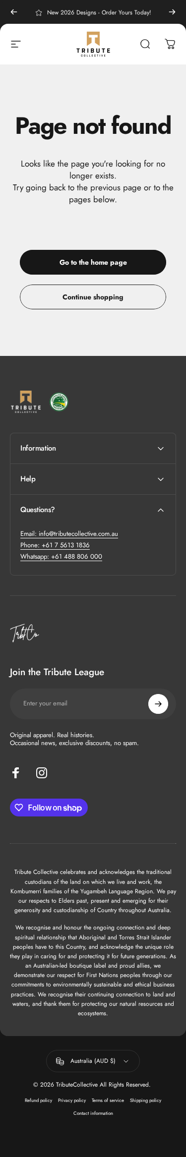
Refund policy (38, 1100)
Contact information (93, 1113)
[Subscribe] (158, 704)
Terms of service (108, 1100)
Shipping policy (145, 1100)
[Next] (172, 12)
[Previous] (14, 12)
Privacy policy (72, 1100)
